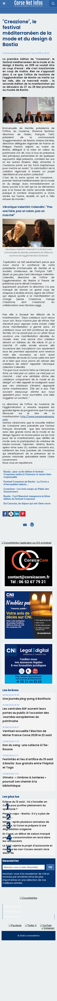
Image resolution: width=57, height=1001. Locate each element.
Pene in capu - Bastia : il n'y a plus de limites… (26, 815)
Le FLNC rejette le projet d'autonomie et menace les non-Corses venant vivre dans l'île (27, 849)
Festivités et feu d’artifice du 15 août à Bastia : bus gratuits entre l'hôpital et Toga (28, 763)
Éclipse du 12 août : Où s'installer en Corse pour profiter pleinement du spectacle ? (25, 805)
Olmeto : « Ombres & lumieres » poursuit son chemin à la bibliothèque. (24, 782)
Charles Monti (10, 53)
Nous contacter (11, 916)
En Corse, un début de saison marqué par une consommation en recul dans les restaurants (26, 837)
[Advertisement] (28, 972)
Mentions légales (12, 911)
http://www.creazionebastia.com (28, 418)
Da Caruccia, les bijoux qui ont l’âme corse (27, 503)
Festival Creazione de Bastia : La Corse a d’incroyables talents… (26, 483)
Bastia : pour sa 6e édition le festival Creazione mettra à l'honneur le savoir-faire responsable (27, 474)
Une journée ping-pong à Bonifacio (27, 699)
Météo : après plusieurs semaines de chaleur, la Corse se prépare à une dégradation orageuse (26, 825)
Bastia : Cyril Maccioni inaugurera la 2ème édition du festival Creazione (26, 497)
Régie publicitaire (13, 906)
